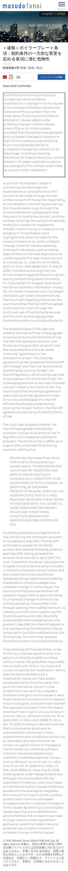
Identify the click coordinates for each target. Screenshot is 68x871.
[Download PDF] (12, 77)
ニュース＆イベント (15, 25)
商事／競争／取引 (31, 68)
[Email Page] (5, 77)
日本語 (61, 13)
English (47, 13)
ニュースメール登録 (51, 77)
